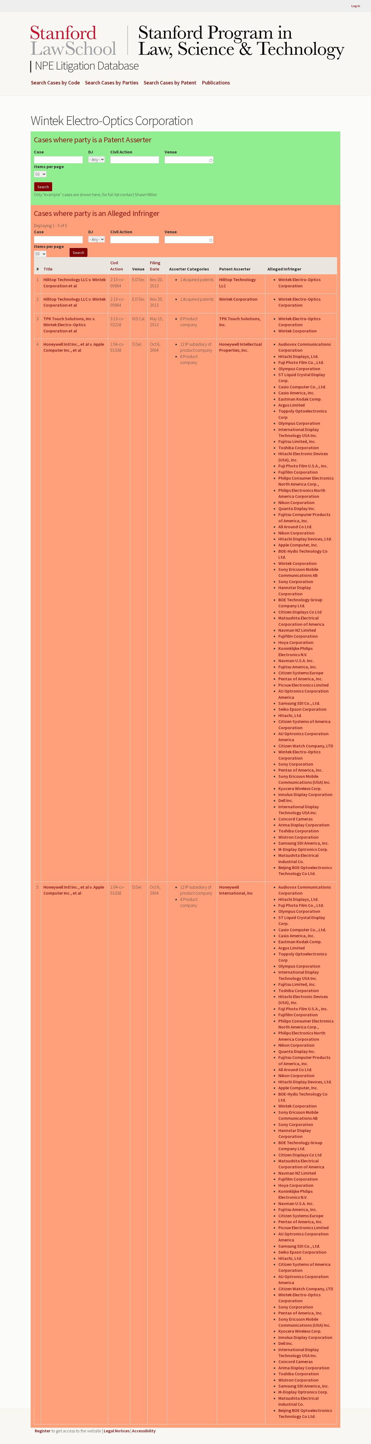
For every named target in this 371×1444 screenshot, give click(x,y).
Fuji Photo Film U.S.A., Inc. (303, 465)
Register (43, 1430)
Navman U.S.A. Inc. (296, 660)
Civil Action (121, 152)
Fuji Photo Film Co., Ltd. (301, 362)
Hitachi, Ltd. (290, 715)
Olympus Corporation (299, 368)
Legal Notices (117, 1430)
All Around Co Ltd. (295, 526)
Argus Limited (291, 405)
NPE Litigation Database (87, 65)
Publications (216, 83)
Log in (355, 6)
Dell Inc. (285, 800)
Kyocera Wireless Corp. (300, 788)
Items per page (49, 166)
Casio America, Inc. (296, 392)
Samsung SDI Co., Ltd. (299, 703)
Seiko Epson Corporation (302, 709)
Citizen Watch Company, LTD (305, 745)
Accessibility (144, 1430)
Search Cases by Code (55, 83)
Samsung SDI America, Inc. (303, 843)
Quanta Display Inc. (296, 508)
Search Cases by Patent (170, 83)
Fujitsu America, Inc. (297, 666)
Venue (171, 152)
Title (47, 269)
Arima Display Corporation (303, 825)
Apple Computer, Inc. (298, 545)
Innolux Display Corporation (305, 794)
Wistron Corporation (298, 837)
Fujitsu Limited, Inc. (297, 441)
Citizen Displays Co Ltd (300, 612)
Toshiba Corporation (298, 447)
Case (39, 152)
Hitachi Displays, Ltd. (298, 356)
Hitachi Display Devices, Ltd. (305, 539)
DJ (90, 152)
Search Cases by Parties (112, 83)
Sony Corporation (295, 581)
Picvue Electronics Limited (303, 685)
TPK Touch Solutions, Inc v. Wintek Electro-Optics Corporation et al (69, 325)
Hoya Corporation (295, 642)
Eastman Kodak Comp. (300, 399)
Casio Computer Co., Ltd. (302, 386)
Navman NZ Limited (297, 630)
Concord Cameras (295, 819)
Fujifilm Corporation (298, 472)
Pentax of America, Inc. (300, 678)
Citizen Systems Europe (300, 672)
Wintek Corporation (238, 299)
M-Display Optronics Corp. (303, 849)
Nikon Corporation (296, 502)
